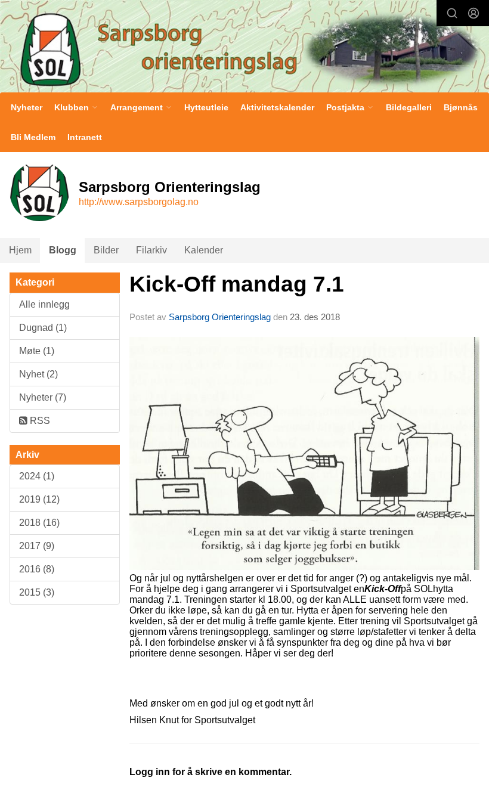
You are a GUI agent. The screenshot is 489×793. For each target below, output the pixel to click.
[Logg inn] (473, 13)
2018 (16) (39, 523)
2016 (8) (36, 569)
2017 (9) (36, 546)
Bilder (106, 250)
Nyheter (26, 107)
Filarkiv (151, 250)
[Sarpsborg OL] (244, 47)
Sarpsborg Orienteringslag (220, 317)
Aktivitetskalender (277, 107)
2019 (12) (39, 499)
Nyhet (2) (38, 374)
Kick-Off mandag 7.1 (236, 284)
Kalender (203, 250)
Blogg (62, 250)
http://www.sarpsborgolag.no (139, 202)
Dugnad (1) (43, 328)
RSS (38, 421)
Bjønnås (461, 107)
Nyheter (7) (42, 397)
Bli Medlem (33, 137)
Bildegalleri (409, 107)
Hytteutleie (206, 107)
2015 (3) (36, 592)
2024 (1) (36, 476)
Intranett (84, 137)
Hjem (20, 250)
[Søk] (452, 13)
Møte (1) (36, 351)
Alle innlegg (44, 304)
